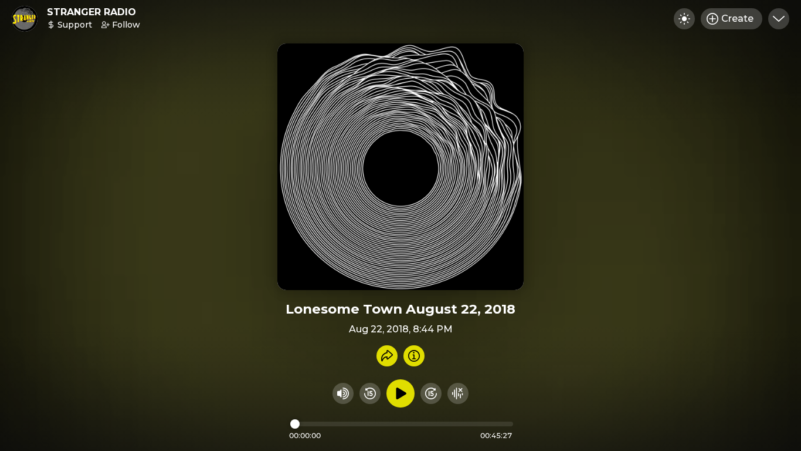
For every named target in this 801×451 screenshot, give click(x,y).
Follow (126, 24)
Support (74, 24)
